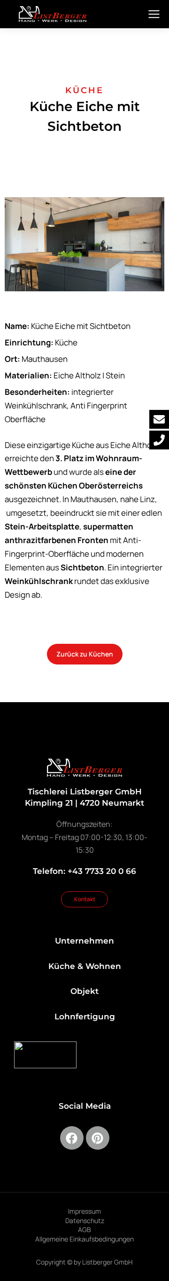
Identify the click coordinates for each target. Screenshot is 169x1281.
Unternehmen (84, 940)
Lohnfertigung (84, 1016)
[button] (84, 243)
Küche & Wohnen (84, 966)
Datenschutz (84, 1220)
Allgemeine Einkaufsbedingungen (84, 1238)
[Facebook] (72, 1138)
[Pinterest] (97, 1138)
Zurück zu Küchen (84, 653)
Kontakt (84, 899)
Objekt (84, 991)
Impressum (84, 1211)
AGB (84, 1229)
